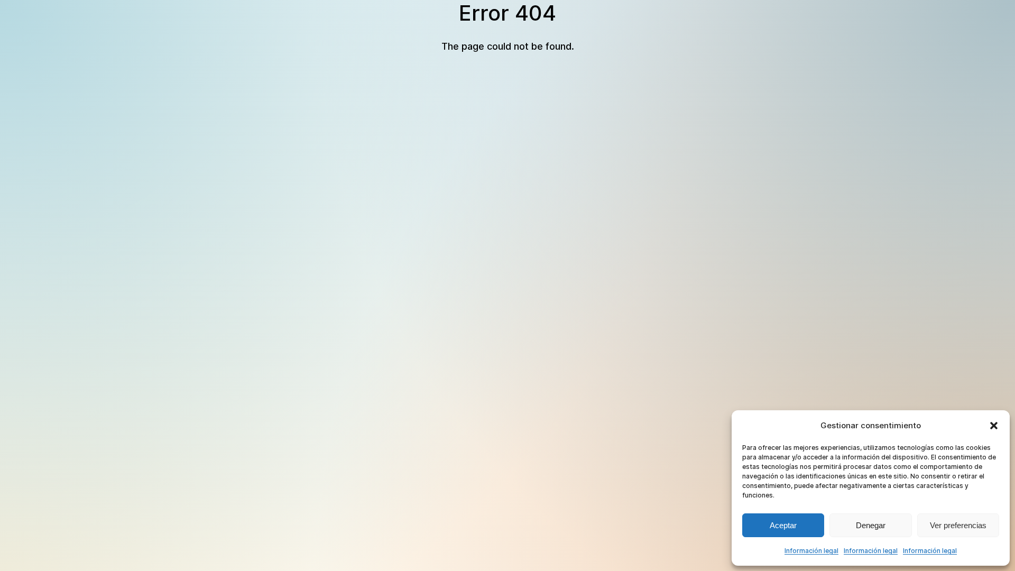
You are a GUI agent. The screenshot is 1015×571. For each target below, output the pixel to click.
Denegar (870, 525)
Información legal (811, 551)
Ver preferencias (958, 525)
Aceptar (783, 525)
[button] (994, 425)
